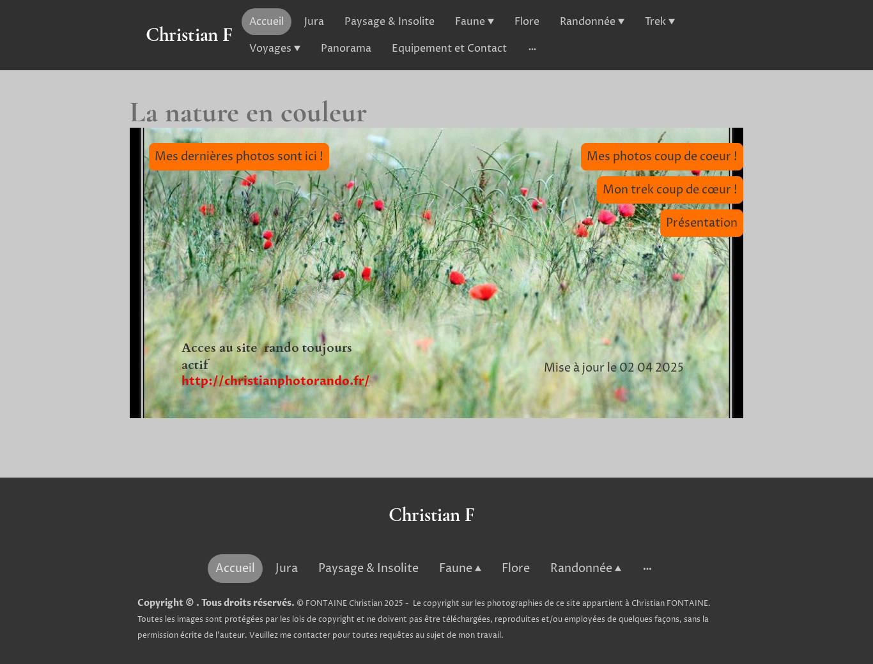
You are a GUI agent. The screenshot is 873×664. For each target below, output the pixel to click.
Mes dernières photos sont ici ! (239, 157)
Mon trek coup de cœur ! (670, 190)
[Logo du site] (189, 59)
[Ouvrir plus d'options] (532, 48)
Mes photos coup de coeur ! (662, 157)
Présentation (702, 223)
